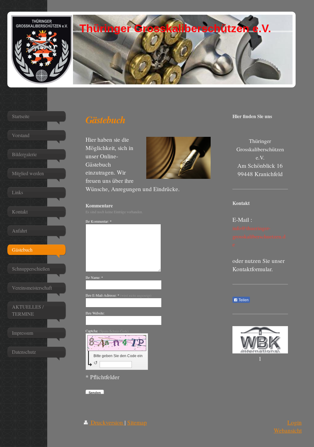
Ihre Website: (95, 312)
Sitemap (137, 422)
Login (294, 422)
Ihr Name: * (94, 277)
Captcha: (107, 330)
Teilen (243, 300)
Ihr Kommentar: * (99, 221)
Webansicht (288, 430)
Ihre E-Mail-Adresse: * (118, 295)
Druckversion (106, 422)
